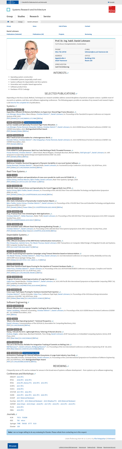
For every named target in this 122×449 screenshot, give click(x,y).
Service (47, 16)
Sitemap (99, 447)
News (34, 26)
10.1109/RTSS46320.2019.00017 (22, 220)
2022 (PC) (28, 392)
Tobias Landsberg (13, 310)
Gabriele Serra (24, 243)
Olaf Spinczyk (85, 152)
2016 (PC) (28, 380)
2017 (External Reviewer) (25, 398)
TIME (18, 423)
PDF (8, 118)
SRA (10, 22)
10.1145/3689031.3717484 (27, 118)
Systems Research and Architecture (29, 9)
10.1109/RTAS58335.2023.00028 (34, 194)
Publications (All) (38, 34)
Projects (61, 34)
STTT (30, 423)
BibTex (39, 118)
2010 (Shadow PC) (50, 401)
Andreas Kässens (23, 179)
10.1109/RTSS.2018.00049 (40, 231)
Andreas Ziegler (12, 334)
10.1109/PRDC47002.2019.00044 (28, 285)
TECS (19, 417)
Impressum (82, 447)
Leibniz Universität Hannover (68, 447)
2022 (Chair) (21, 404)
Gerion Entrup (12, 179)
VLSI (34, 423)
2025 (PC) (20, 401)
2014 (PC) (36, 383)
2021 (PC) (36, 395)
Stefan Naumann (27, 216)
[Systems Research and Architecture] (9, 9)
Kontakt (112, 2)
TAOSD (24, 423)
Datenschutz (91, 447)
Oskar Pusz (40, 256)
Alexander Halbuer (35, 127)
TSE (18, 420)
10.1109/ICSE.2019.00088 (28, 349)
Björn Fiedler (35, 179)
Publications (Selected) (14, 34)
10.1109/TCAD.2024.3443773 (21, 247)
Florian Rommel (22, 127)
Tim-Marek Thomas (37, 243)
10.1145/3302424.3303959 (26, 167)
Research (34, 16)
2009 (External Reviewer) (66, 401)
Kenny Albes (21, 114)
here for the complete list (20, 102)
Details (13, 118)
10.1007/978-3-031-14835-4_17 (28, 260)
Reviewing (88, 34)
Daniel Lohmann (32, 22)
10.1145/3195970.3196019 (34, 298)
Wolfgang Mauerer (38, 347)
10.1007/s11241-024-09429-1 (27, 182)
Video (20, 157)
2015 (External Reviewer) (33, 401)
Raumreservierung (109, 447)
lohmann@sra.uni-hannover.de (96, 52)
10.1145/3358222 (25, 338)
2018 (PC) (20, 380)
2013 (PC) (44, 383)
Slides (20, 131)
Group (10, 16)
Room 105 (88, 60)
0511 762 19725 (60, 52)
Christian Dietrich (43, 114)
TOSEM (24, 417)
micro (23, 420)
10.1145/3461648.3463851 (26, 273)
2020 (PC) (44, 395)
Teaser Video (27, 207)
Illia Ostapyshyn (39, 140)
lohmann (111, 438)
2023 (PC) (20, 377)
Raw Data (26, 231)
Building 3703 (90, 58)
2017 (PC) (20, 386)
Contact (87, 26)
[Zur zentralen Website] (13, 2)
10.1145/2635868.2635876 (20, 361)
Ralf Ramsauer (12, 347)
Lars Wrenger (11, 114)
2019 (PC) (20, 407)
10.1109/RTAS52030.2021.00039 (44, 207)
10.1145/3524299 (17, 325)
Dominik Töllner (12, 140)
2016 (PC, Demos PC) (24, 383)
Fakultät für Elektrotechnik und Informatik (34, 2)
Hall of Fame (63, 26)
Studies (21, 16)
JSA (18, 426)
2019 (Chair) (31, 404)
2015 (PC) (64, 404)
